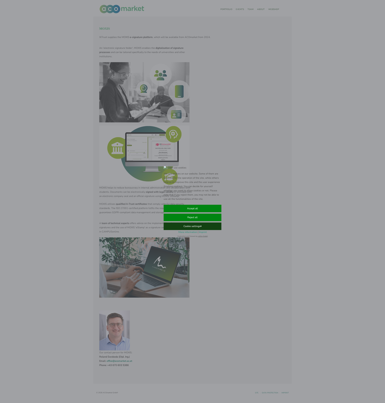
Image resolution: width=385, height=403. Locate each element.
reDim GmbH (203, 236)
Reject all (192, 217)
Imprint (203, 232)
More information (187, 232)
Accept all (192, 208)
